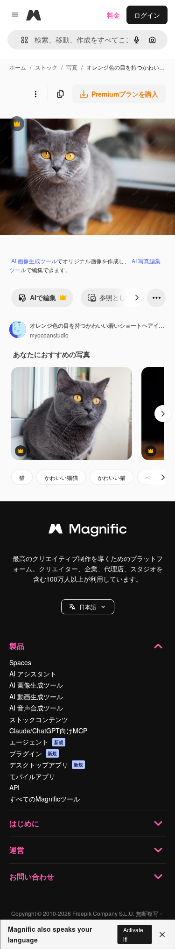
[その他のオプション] (35, 93)
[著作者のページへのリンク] (17, 330)
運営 (16, 849)
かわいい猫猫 (61, 477)
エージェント (36, 741)
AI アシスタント (32, 673)
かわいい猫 (112, 477)
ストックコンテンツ (38, 719)
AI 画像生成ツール (34, 261)
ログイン (147, 15)
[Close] (162, 934)
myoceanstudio (49, 335)
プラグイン (33, 753)
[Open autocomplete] (21, 39)
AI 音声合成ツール (36, 707)
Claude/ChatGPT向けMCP (48, 730)
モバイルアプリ (32, 776)
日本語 (87, 607)
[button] (87, 606)
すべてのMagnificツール (44, 798)
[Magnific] (88, 531)
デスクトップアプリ (46, 764)
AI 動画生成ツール (36, 696)
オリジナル (64, 125)
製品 (16, 645)
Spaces (20, 662)
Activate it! (133, 934)
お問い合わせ (31, 876)
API (14, 787)
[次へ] (136, 297)
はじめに (24, 823)
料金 (113, 15)
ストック (46, 67)
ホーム (17, 67)
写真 (71, 67)
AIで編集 (37, 300)
